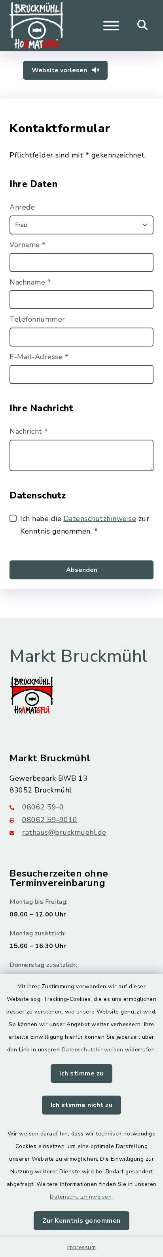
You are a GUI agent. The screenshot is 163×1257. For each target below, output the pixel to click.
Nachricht (28, 431)
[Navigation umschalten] (111, 25)
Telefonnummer (37, 319)
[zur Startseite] (36, 25)
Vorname (27, 244)
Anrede (22, 207)
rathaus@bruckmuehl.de (64, 832)
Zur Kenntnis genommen (81, 1220)
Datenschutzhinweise (100, 518)
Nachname (30, 282)
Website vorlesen (60, 70)
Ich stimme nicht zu (82, 1105)
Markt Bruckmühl (78, 656)
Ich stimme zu (81, 1073)
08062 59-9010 (50, 819)
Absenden (81, 570)
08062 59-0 (43, 807)
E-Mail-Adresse (38, 357)
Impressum (81, 1247)
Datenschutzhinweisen (92, 1049)
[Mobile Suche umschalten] (142, 25)
